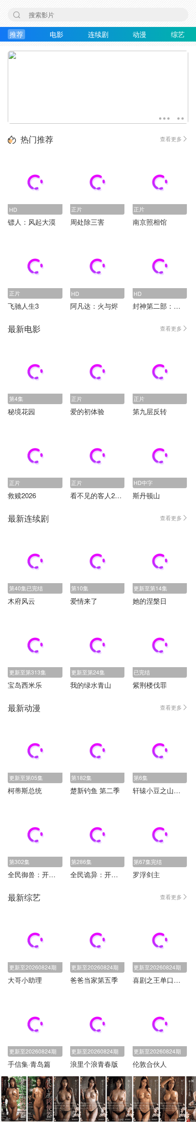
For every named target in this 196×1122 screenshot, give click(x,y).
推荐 (16, 34)
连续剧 (98, 34)
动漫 (139, 34)
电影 (56, 34)
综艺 (178, 34)
